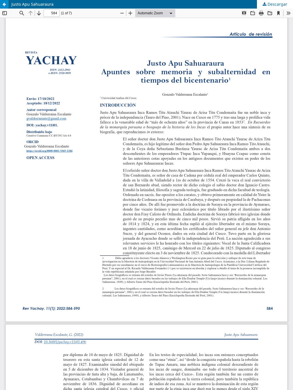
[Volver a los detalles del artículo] (4, 4)
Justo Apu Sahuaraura (32, 4)
